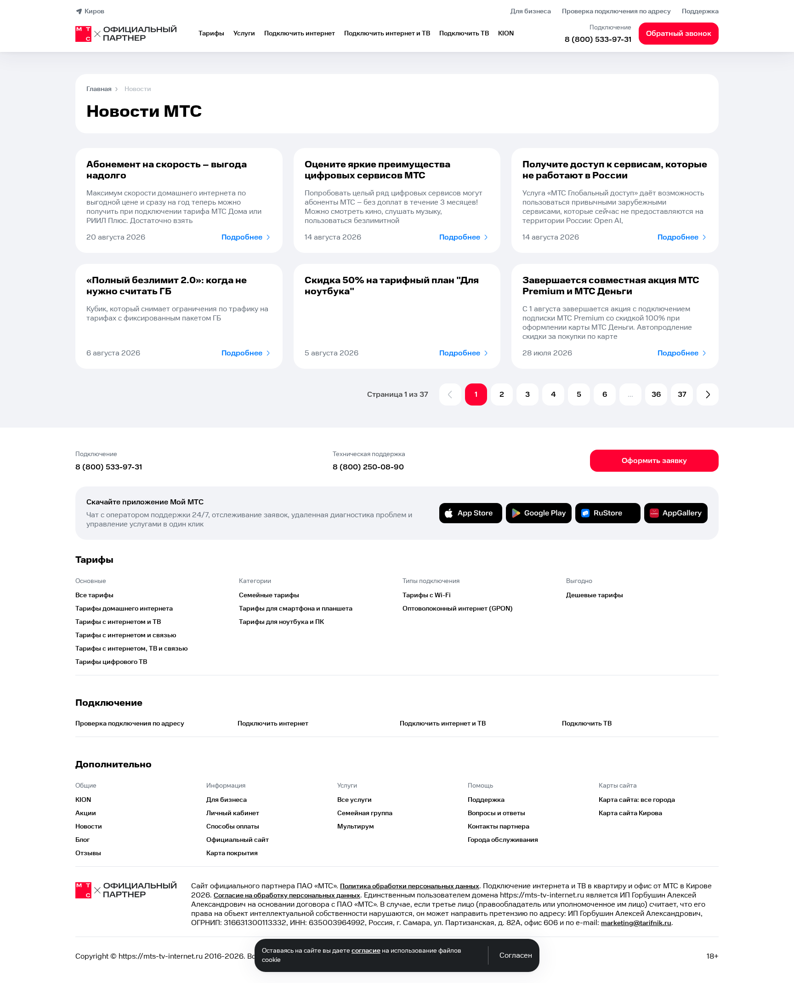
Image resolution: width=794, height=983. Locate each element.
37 (682, 394)
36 (656, 394)
